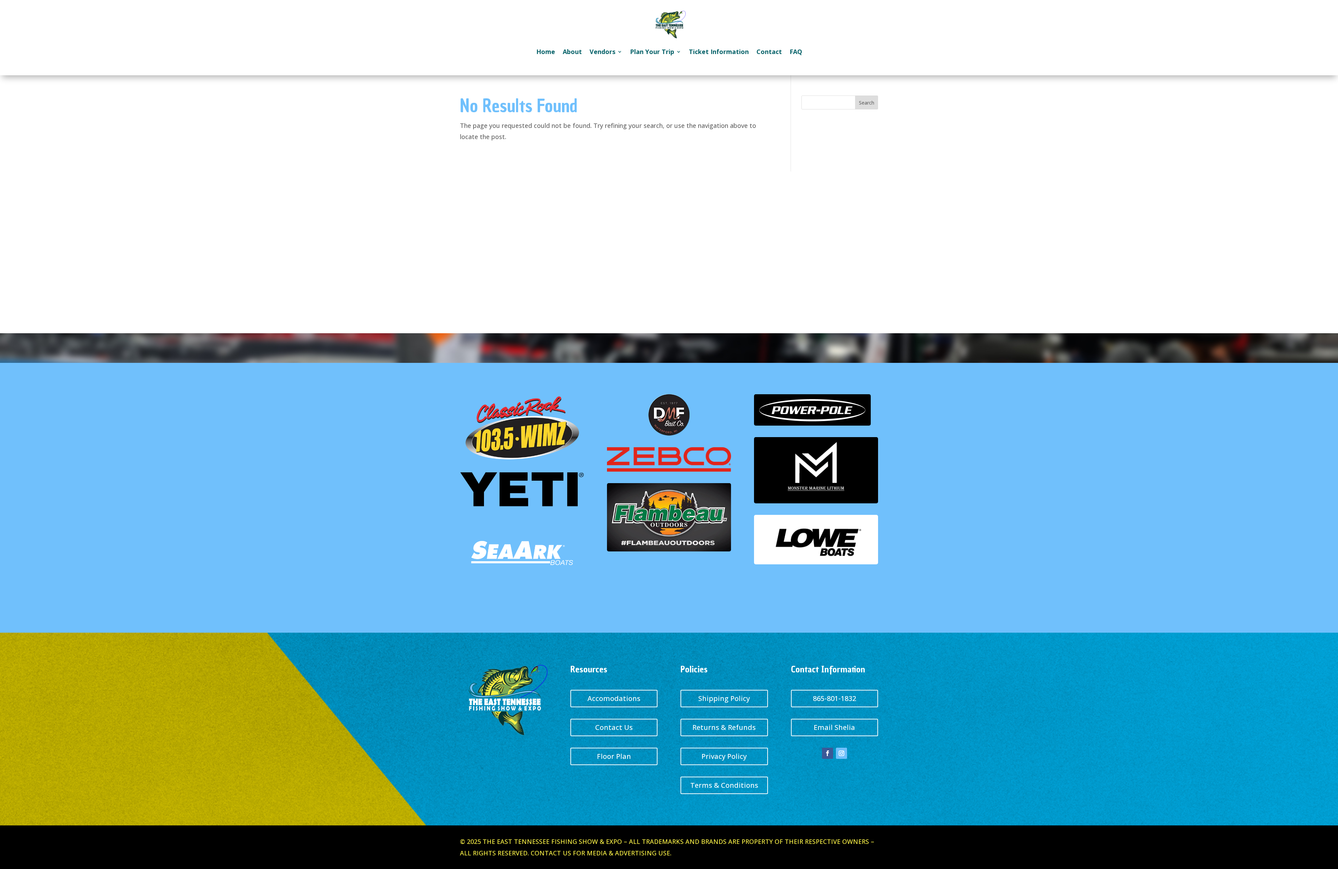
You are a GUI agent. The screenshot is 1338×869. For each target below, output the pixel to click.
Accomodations (613, 698)
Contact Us (614, 727)
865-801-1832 (834, 698)
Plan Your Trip (652, 51)
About (572, 51)
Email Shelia (834, 727)
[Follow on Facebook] (827, 753)
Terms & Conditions (724, 785)
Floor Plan (614, 756)
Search (866, 102)
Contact (769, 51)
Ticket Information (719, 51)
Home (545, 51)
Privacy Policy (724, 756)
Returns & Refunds (724, 727)
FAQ (796, 51)
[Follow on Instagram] (841, 753)
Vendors (602, 51)
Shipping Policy (724, 698)
